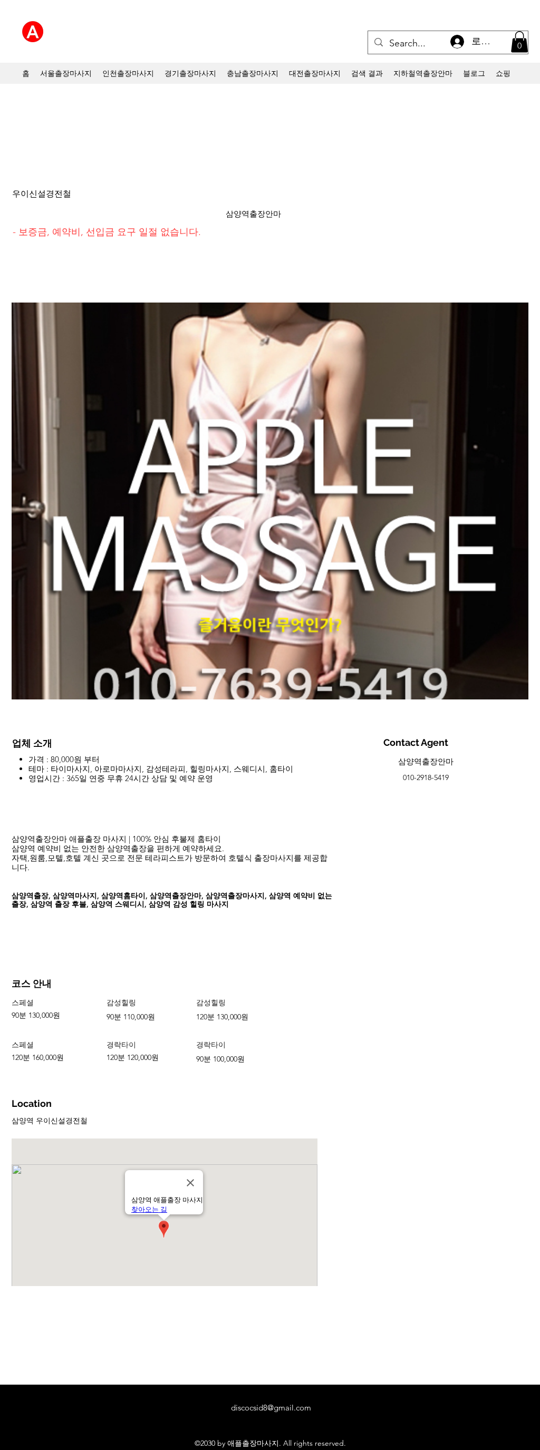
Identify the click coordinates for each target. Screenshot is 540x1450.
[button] (519, 42)
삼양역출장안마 (253, 214)
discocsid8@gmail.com (271, 1408)
